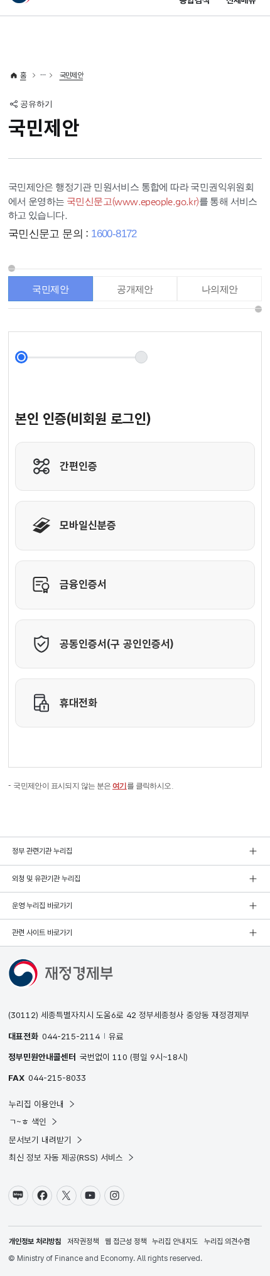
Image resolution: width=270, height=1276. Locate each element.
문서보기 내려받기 (40, 1140)
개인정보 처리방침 (35, 1241)
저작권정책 (83, 1241)
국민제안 (72, 75)
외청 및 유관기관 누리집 (46, 878)
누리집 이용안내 (36, 1104)
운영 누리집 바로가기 (42, 905)
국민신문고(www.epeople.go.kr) (133, 201)
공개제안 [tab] (135, 289)
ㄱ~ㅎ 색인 (27, 1122)
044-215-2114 (71, 1036)
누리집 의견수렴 (227, 1241)
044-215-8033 (57, 1078)
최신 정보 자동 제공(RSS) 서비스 (66, 1157)
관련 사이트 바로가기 (42, 932)
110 (119, 1057)
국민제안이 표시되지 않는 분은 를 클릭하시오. (93, 785)
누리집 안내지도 (175, 1241)
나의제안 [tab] (220, 289)
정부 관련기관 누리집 (42, 851)
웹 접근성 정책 (125, 1241)
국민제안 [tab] (50, 289)
